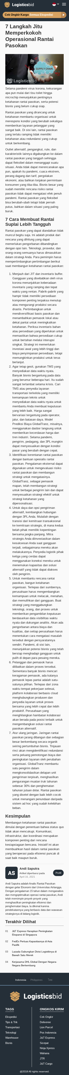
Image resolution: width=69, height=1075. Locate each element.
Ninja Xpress (47, 1048)
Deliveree (45, 1022)
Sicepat (44, 1042)
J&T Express (47, 1037)
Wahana (44, 1053)
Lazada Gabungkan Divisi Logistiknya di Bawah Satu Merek (34, 953)
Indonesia (20, 979)
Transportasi (12, 1027)
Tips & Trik (11, 1022)
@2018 (24, 1071)
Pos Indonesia (48, 1032)
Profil (58, 872)
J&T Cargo (46, 1063)
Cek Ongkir (46, 1016)
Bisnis (8, 1042)
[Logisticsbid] (18, 4)
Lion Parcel (46, 1027)
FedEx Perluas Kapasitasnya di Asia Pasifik (32, 943)
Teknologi (10, 1032)
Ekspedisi (11, 1016)
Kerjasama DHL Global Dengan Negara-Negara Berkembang (34, 963)
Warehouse (11, 1037)
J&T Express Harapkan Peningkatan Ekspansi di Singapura (32, 933)
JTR (42, 1058)
